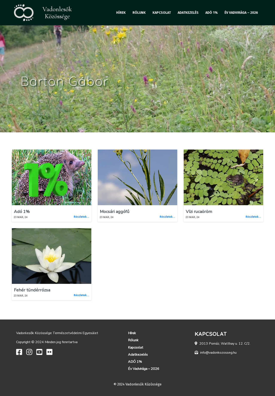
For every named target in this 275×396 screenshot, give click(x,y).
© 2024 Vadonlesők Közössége (138, 384)
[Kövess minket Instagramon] (29, 353)
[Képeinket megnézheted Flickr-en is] (49, 353)
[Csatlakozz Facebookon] (19, 353)
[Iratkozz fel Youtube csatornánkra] (39, 353)
